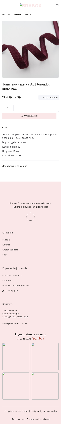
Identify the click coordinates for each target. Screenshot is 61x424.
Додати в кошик (29, 116)
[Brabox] (30, 5)
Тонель (28, 15)
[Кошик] (57, 5)
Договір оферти (18, 419)
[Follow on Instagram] (30, 217)
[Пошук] (52, 5)
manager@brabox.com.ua (14, 323)
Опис (5, 127)
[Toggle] (55, 165)
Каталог (17, 15)
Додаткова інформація (14, 166)
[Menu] (4, 4)
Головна (6, 15)
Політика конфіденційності (38, 419)
